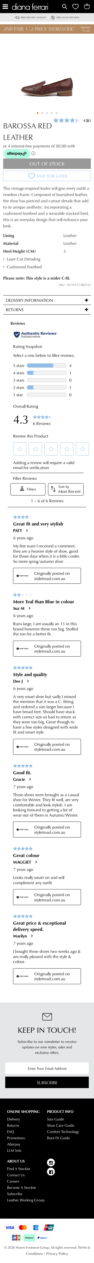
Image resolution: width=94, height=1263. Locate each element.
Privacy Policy (57, 1253)
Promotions (16, 1138)
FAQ (10, 1131)
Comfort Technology (63, 1131)
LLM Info (14, 1150)
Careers (13, 1181)
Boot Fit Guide (58, 1138)
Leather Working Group (26, 1200)
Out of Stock (47, 163)
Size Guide (55, 1119)
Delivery (13, 1119)
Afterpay (13, 1144)
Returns (13, 1125)
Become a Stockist (21, 1187)
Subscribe (47, 1082)
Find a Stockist (18, 1168)
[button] (37, 113)
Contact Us (16, 1175)
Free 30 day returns (67, 17)
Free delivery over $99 (33, 17)
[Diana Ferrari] (36, 6)
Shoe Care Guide (60, 1125)
